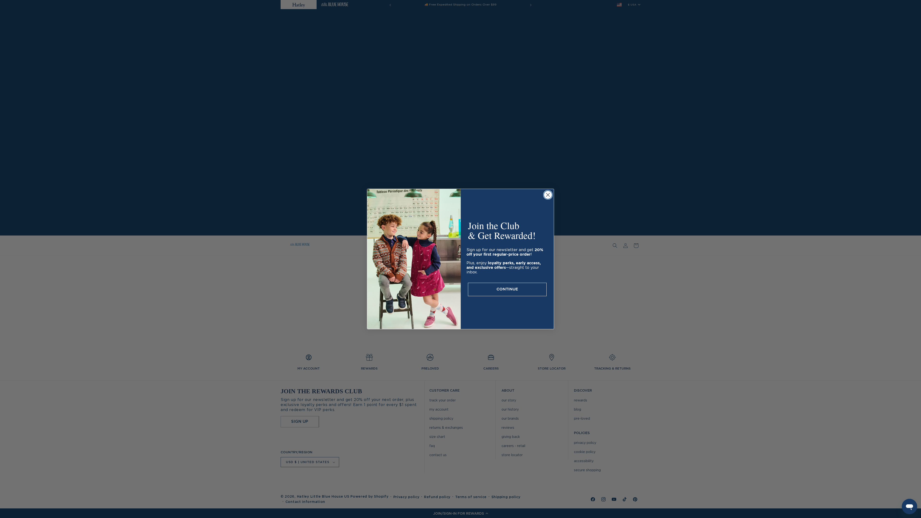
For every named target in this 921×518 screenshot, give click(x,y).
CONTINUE (507, 289)
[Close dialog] (548, 195)
